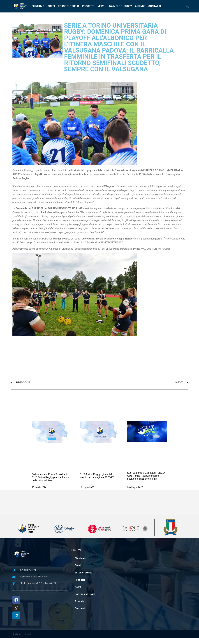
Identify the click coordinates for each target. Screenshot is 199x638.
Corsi (51, 6)
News (100, 6)
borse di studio (68, 6)
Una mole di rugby (120, 6)
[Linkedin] (16, 615)
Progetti (88, 6)
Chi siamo (38, 6)
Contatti (154, 6)
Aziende (140, 6)
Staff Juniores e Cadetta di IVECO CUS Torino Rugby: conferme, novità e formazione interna (146, 475)
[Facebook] (16, 600)
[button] (187, 6)
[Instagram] (16, 607)
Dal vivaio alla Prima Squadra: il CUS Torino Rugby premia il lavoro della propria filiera (51, 477)
